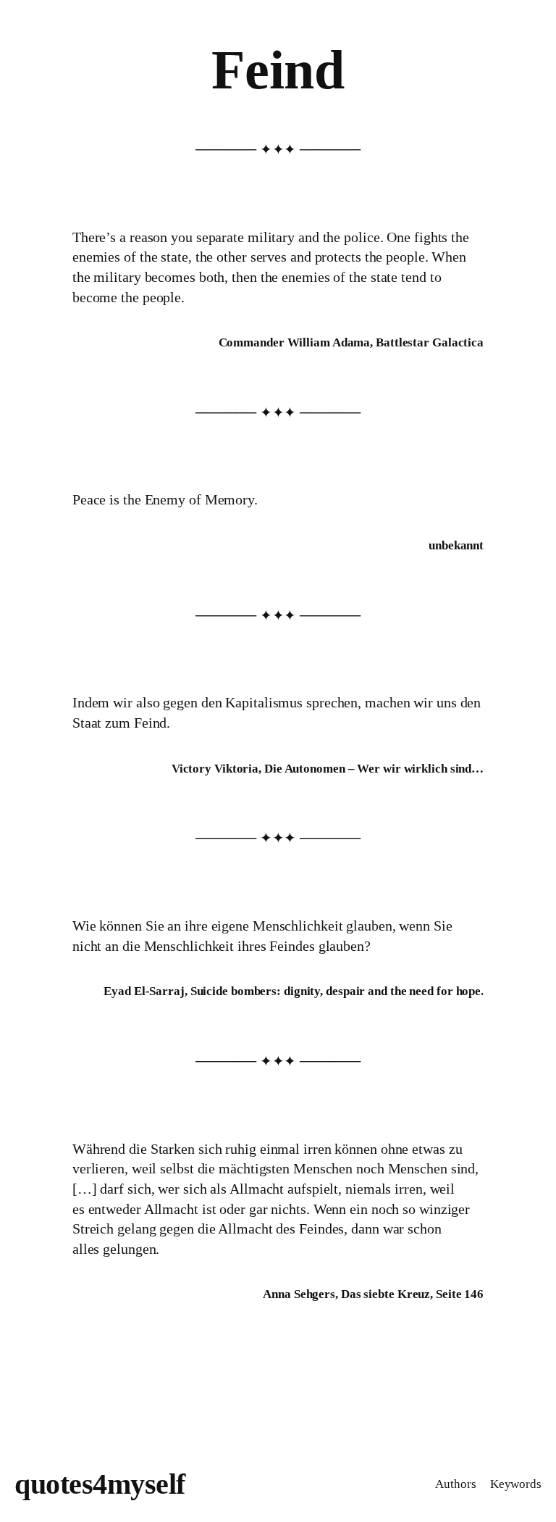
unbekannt (456, 545)
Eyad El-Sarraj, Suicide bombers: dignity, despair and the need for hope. (294, 991)
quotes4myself (99, 1484)
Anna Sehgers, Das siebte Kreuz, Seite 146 (373, 1294)
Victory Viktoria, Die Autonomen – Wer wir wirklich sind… (328, 768)
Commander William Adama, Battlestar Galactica (351, 342)
